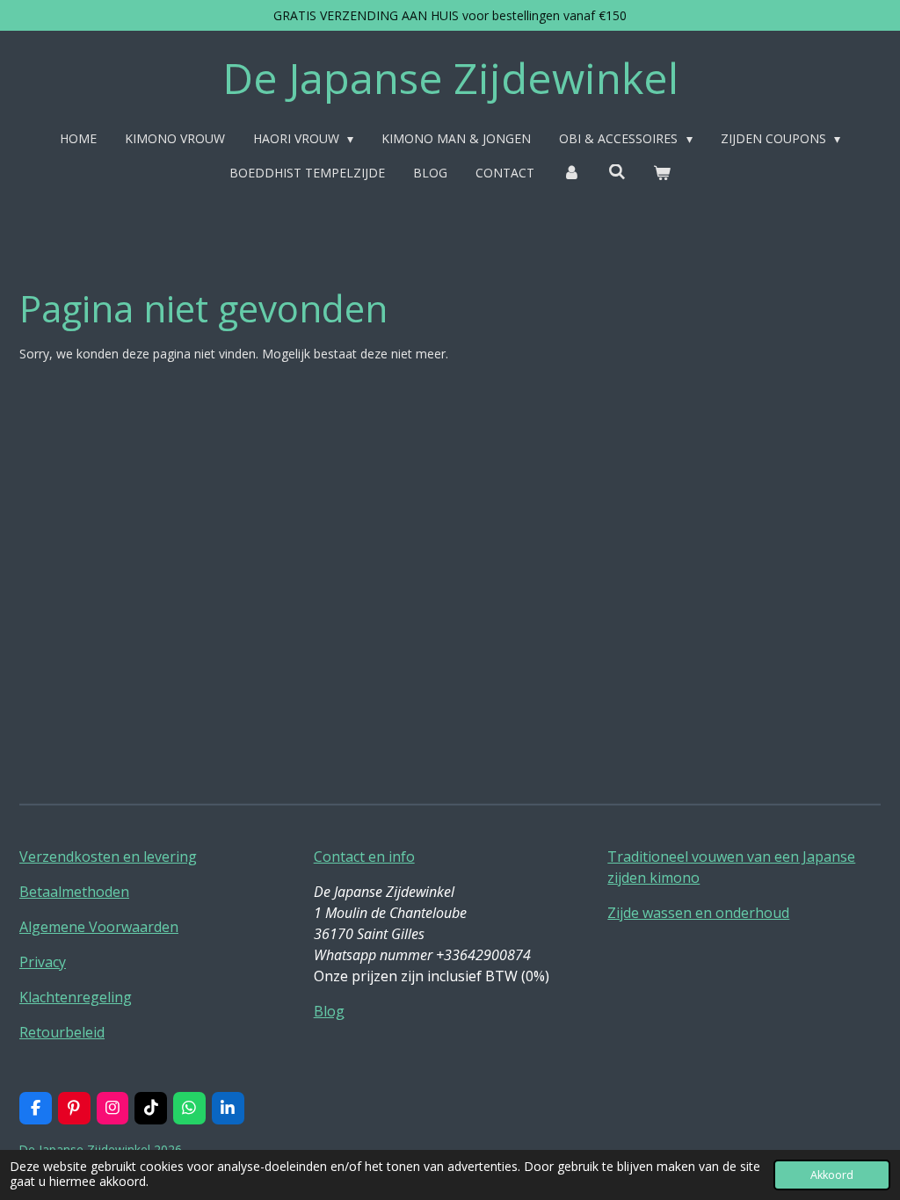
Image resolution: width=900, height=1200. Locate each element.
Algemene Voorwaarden (98, 926)
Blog (329, 1011)
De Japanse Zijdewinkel (450, 77)
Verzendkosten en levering (108, 856)
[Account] (571, 172)
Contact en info (364, 856)
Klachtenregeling (75, 997)
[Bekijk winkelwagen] (661, 172)
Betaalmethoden (74, 891)
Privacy (42, 962)
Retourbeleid (62, 1032)
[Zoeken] (617, 172)
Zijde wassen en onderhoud (698, 912)
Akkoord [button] (831, 1174)
